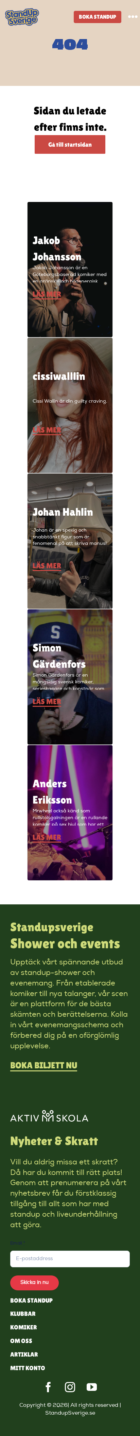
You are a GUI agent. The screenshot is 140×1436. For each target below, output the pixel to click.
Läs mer (47, 294)
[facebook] (48, 1387)
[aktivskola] (49, 1113)
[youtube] (92, 1387)
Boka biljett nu (43, 1065)
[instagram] (70, 1387)
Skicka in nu (34, 1282)
